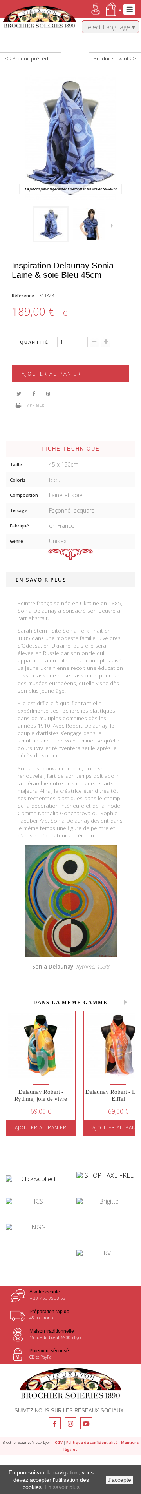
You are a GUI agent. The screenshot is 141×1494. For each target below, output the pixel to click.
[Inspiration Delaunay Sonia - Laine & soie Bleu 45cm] (51, 224)
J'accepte (119, 1480)
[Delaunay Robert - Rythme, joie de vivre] (40, 1045)
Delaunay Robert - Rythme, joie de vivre (40, 1095)
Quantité (34, 342)
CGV (59, 1442)
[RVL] (105, 1253)
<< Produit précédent (30, 58)
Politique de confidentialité (92, 1442)
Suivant (114, 225)
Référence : (24, 295)
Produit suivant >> (115, 58)
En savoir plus (62, 1487)
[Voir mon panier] (112, 9)
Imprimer (34, 405)
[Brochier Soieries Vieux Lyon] (39, 17)
